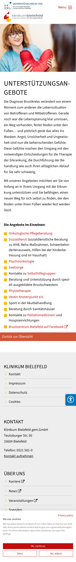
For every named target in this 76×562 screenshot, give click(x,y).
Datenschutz (18, 392)
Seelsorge (16, 267)
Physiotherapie (20, 290)
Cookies (14, 401)
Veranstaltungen (21, 500)
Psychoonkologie (21, 261)
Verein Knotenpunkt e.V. (26, 296)
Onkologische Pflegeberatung (30, 233)
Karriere (14, 481)
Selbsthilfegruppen (41, 273)
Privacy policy (65, 515)
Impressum (17, 383)
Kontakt (14, 374)
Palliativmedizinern (41, 315)
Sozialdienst (18, 239)
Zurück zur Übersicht (17, 336)
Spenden (15, 509)
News (13, 491)
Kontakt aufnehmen (18, 456)
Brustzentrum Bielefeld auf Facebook (36, 326)
